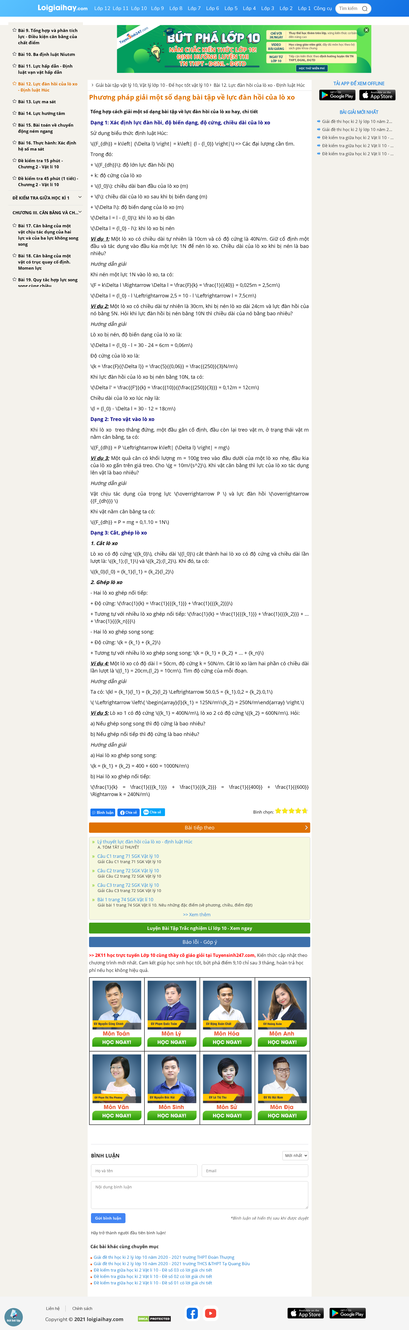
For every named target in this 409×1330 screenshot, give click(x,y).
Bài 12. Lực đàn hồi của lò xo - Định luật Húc (259, 85)
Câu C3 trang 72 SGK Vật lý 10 (127, 885)
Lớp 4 (249, 8)
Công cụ (323, 8)
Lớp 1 (304, 8)
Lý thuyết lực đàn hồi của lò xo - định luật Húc (144, 842)
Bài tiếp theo (200, 827)
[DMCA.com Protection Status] (154, 1321)
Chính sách (82, 1309)
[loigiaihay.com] (63, 10)
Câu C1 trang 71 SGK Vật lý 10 (127, 856)
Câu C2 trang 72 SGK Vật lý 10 (127, 871)
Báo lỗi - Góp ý (200, 942)
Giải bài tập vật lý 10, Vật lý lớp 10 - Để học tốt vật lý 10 (152, 85)
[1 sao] (278, 810)
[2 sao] (285, 810)
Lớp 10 (139, 8)
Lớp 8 (176, 8)
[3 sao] (291, 810)
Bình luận (105, 813)
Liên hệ (53, 1309)
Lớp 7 (194, 8)
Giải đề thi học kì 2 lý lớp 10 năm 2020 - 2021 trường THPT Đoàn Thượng (164, 1257)
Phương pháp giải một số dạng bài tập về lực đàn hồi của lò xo (192, 97)
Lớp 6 (212, 8)
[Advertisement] (359, 246)
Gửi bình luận (108, 1218)
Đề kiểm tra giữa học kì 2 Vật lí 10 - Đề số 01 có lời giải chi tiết (153, 1282)
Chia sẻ (131, 812)
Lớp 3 (267, 8)
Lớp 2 (286, 8)
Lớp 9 (157, 8)
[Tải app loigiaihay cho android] (336, 95)
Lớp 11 (121, 8)
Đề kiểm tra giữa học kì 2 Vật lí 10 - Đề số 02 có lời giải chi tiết (153, 1276)
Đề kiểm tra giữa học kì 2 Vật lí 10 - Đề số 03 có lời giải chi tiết (153, 1270)
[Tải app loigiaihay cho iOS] (376, 95)
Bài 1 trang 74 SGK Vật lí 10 (124, 899)
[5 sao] (305, 810)
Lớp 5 (231, 8)
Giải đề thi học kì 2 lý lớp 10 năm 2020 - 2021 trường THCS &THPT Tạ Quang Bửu (172, 1263)
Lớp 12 (102, 8)
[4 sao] (298, 810)
